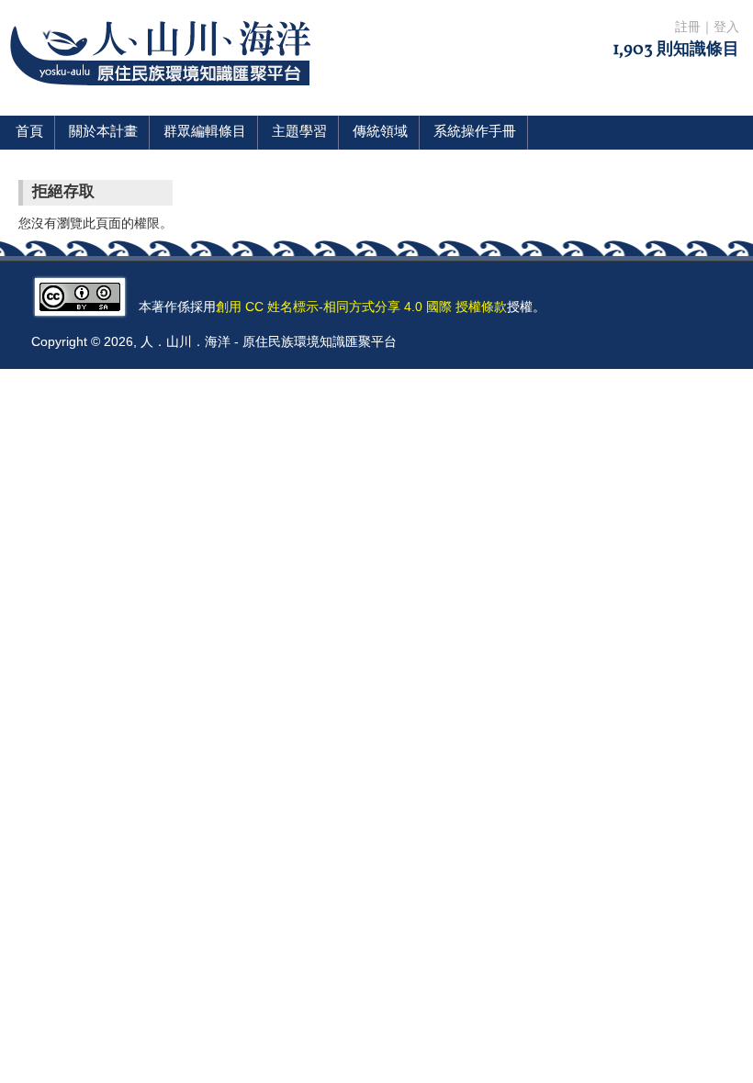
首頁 (29, 132)
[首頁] (164, 97)
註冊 (688, 28)
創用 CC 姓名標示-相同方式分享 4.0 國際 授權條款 (361, 306)
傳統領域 (380, 132)
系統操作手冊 (474, 132)
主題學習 (299, 132)
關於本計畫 (103, 132)
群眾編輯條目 (204, 132)
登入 (726, 28)
